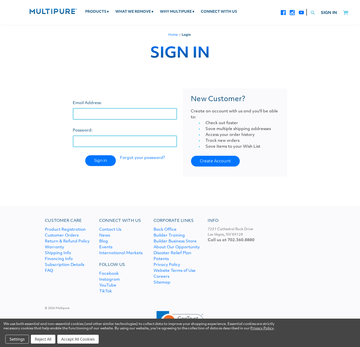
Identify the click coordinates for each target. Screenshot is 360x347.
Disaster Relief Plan (172, 253)
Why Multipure (177, 11)
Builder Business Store (175, 241)
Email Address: (87, 103)
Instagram (109, 280)
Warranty (54, 247)
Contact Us (110, 230)
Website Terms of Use (175, 271)
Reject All (43, 339)
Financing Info (59, 259)
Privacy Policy (167, 265)
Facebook (109, 274)
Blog (103, 241)
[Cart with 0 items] (345, 13)
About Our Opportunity (177, 247)
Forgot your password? (142, 158)
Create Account (215, 161)
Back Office (165, 230)
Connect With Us (219, 11)
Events (105, 247)
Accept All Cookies (78, 339)
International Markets (121, 253)
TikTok (105, 291)
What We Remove (134, 11)
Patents (161, 259)
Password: (83, 130)
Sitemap (162, 283)
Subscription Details (64, 265)
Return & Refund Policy (67, 241)
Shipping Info (58, 253)
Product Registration (65, 230)
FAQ (49, 271)
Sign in (329, 13)
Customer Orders (62, 236)
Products (97, 11)
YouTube (107, 285)
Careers (161, 277)
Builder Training (169, 236)
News (104, 236)
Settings (17, 339)
